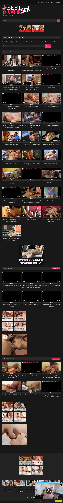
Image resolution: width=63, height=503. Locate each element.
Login (52, 2)
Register (58, 2)
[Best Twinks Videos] (31, 9)
